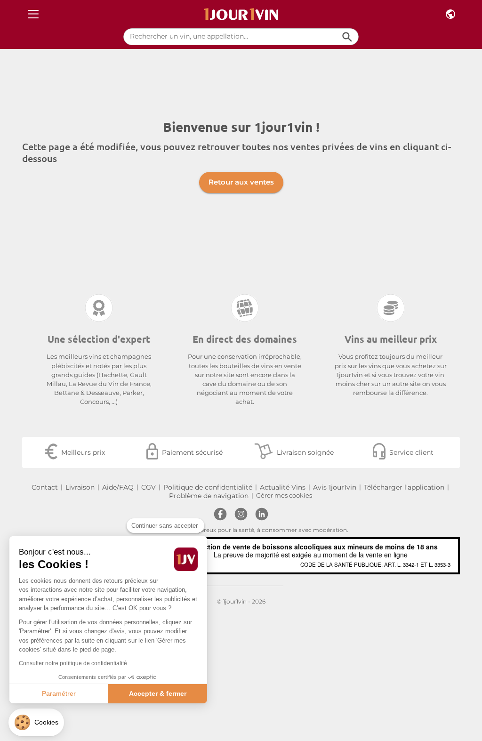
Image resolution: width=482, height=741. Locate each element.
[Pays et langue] (450, 14)
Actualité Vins (282, 487)
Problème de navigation (209, 495)
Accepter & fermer (157, 693)
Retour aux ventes (241, 181)
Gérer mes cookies (284, 495)
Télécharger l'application (404, 487)
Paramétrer (59, 693)
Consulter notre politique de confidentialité (73, 663)
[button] (36, 722)
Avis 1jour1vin (334, 487)
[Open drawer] (33, 14)
